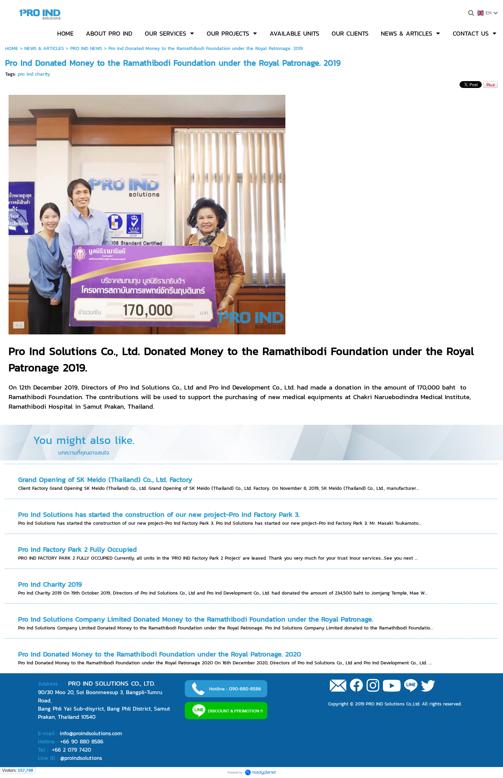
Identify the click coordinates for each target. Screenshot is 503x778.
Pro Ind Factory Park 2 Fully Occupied (77, 549)
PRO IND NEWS (86, 48)
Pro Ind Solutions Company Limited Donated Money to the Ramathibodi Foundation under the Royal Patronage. (195, 619)
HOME (11, 48)
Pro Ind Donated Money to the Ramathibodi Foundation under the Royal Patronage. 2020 (159, 654)
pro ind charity (34, 74)
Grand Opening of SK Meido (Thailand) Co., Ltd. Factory (105, 479)
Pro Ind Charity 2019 (50, 584)
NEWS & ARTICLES (44, 48)
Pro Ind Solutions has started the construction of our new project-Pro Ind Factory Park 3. (159, 514)
